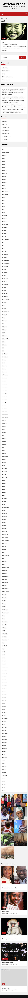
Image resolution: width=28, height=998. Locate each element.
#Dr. (3, 350)
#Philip (4, 606)
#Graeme (4, 396)
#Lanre (4, 483)
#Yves (3, 754)
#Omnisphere (5, 588)
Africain (4, 766)
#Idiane (4, 426)
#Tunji (3, 709)
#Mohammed (5, 540)
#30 (3, 149)
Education (4, 775)
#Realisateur (5, 639)
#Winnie (4, 742)
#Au (3, 242)
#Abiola (4, 155)
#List (3, 495)
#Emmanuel (5, 357)
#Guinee (4, 408)
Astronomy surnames (7, 76)
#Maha (4, 501)
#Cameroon (5, 272)
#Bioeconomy (5, 263)
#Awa (3, 245)
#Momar (4, 543)
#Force (4, 381)
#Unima (4, 715)
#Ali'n (3, 209)
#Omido (4, 585)
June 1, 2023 (12, 888)
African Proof (14, 4)
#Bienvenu (5, 254)
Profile (3, 784)
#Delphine (4, 335)
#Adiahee (4, 173)
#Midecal (4, 528)
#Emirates (4, 353)
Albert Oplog (5, 44)
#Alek (3, 200)
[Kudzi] (14, 926)
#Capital (4, 275)
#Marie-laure (5, 507)
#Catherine (5, 284)
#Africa (4, 179)
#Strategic (4, 667)
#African (4, 182)
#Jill (3, 447)
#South (4, 664)
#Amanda (4, 218)
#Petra (4, 603)
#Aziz (3, 248)
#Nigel (3, 564)
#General (4, 390)
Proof (3, 787)
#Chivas (4, 302)
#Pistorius (4, 609)
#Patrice (4, 594)
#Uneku (4, 712)
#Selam (4, 661)
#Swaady (4, 673)
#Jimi (3, 450)
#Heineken (5, 417)
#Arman (4, 233)
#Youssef (4, 748)
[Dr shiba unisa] (14, 977)
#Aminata (4, 221)
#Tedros (4, 688)
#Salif (3, 655)
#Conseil (4, 314)
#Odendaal (5, 570)
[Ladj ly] (14, 31)
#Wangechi (5, 733)
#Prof (3, 615)
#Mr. (3, 552)
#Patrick (4, 597)
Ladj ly (3, 42)
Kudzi (3, 73)
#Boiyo (4, 269)
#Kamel (4, 462)
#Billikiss (4, 257)
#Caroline (4, 281)
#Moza (4, 546)
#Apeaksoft (5, 227)
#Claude (4, 308)
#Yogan (4, 745)
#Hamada (4, 411)
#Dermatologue (6, 338)
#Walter (4, 730)
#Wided (4, 736)
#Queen (4, 627)
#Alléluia (4, 215)
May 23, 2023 (12, 44)
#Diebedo (4, 344)
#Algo (3, 206)
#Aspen (4, 236)
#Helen (4, 420)
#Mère (3, 522)
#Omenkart (5, 582)
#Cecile (4, 287)
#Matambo (5, 516)
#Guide (4, 405)
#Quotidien (5, 633)
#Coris (3, 317)
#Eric (3, 363)
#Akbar (4, 188)
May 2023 (4, 124)
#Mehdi (4, 519)
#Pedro (4, 600)
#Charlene (4, 293)
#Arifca (4, 230)
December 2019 (6, 136)
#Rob (3, 649)
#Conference (5, 311)
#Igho (3, 429)
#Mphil (4, 549)
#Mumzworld (5, 555)
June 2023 (4, 121)
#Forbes (4, 378)
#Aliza (3, 212)
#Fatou (4, 369)
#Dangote (4, 326)
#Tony (3, 703)
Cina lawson (5, 67)
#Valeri (4, 721)
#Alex (3, 203)
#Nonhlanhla (5, 567)
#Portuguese (5, 612)
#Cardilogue (5, 278)
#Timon (4, 697)
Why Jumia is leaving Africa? (14, 112)
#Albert (4, 197)
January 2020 (5, 133)
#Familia (4, 366)
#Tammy (4, 676)
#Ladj (4, 38)
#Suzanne (4, 670)
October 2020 (5, 127)
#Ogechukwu (5, 576)
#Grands (4, 399)
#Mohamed (5, 537)
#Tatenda (4, 682)
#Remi (3, 643)
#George (4, 393)
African (4, 769)
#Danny (4, 329)
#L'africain (4, 477)
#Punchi (4, 624)
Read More (4, 50)
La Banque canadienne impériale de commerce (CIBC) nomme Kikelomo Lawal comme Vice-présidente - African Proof (14, 90)
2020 (3, 760)
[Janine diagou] (14, 901)
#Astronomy (5, 239)
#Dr (3, 347)
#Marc (3, 504)
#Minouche (5, 534)
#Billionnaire (5, 260)
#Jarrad (4, 441)
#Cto (3, 323)
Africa (3, 763)
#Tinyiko (4, 700)
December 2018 (6, 139)
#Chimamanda (6, 299)
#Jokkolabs (5, 456)
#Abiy (3, 158)
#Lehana (4, 489)
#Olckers (4, 579)
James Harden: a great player (18, 106)
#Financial (4, 375)
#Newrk (4, 561)
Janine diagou (5, 70)
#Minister (4, 531)
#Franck (4, 384)
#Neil (3, 558)
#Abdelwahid (5, 152)
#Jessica (4, 444)
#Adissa (4, 176)
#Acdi (3, 161)
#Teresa (4, 691)
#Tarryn (4, 679)
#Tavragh (4, 685)
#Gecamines (5, 387)
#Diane (4, 341)
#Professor (5, 621)
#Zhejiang (4, 757)
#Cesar (4, 290)
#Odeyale (4, 573)
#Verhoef (4, 727)
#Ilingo (4, 432)
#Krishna (4, 471)
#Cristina (4, 320)
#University (5, 718)
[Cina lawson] (14, 875)
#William (4, 739)
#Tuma (4, 706)
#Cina (3, 305)
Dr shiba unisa (5, 79)
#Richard (4, 646)
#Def (3, 332)
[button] (2, 14)
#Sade (3, 652)
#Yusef (4, 751)
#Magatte (4, 498)
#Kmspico (4, 468)
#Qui (3, 630)
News (3, 781)
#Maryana (4, 513)
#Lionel (4, 492)
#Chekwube (5, 296)
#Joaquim (4, 453)
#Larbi (3, 486)
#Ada (3, 164)
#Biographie (5, 266)
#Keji (3, 465)
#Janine (4, 438)
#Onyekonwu (5, 591)
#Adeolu (4, 170)
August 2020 (5, 130)
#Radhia (4, 636)
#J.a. (3, 435)
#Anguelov (5, 224)
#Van (3, 724)
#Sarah (4, 658)
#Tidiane (4, 694)
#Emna (4, 360)
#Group (4, 402)
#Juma (4, 459)
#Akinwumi (5, 194)
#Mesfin (4, 525)
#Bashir (4, 251)
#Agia (3, 185)
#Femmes (4, 372)
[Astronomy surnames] (14, 952)
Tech (3, 790)
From (3, 778)
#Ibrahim (4, 423)
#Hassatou (5, 414)
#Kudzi (4, 474)
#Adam (4, 167)
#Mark (3, 510)
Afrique (4, 772)
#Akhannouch (5, 191)
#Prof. (3, 618)
